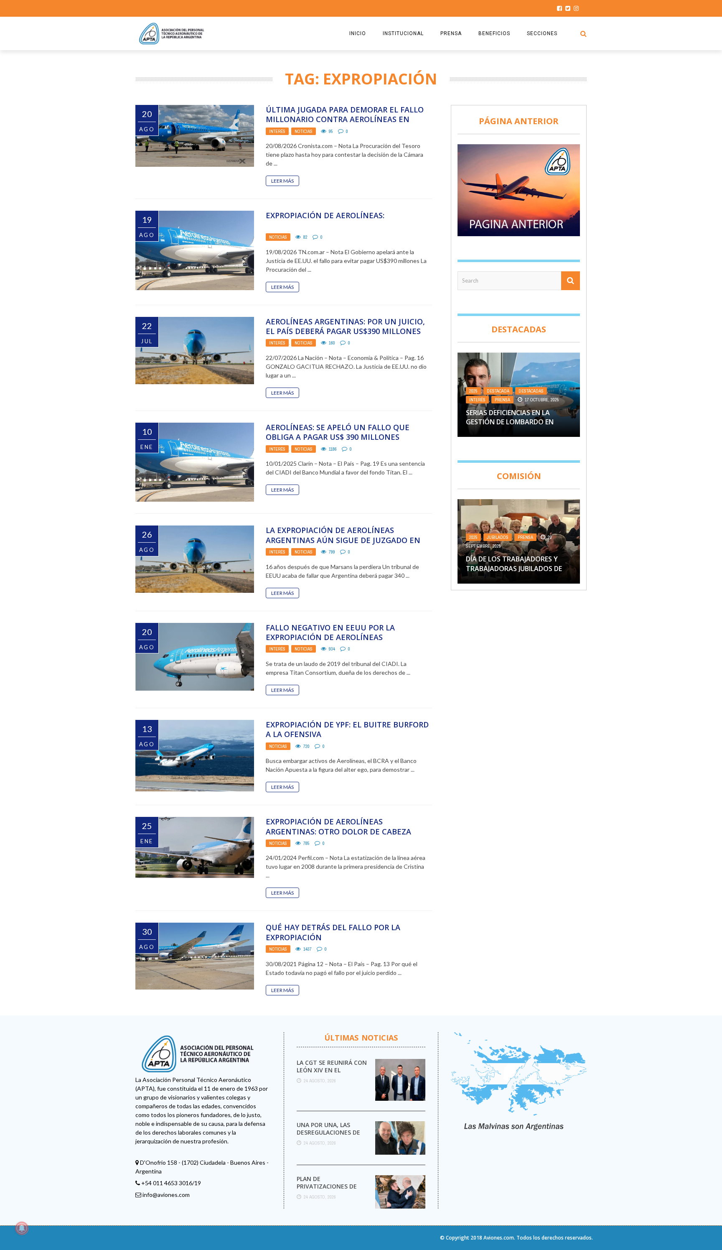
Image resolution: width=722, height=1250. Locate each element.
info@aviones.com (166, 1194)
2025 (473, 391)
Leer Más (282, 181)
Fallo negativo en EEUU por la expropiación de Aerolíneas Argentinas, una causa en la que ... (339, 637)
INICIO (357, 33)
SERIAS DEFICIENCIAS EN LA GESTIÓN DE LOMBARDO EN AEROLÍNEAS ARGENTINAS (510, 422)
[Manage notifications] (21, 1228)
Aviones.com (498, 1237)
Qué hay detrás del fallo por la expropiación (333, 932)
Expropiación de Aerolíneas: (325, 215)
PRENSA (451, 33)
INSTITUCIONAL (403, 33)
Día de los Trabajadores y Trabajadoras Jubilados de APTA (514, 568)
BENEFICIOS (494, 33)
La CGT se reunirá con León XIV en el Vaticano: (332, 1070)
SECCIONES (542, 33)
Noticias (304, 131)
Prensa (502, 400)
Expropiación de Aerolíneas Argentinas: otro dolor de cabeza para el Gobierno (338, 831)
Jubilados (497, 537)
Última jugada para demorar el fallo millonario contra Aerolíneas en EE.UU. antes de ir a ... (345, 119)
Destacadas (531, 391)
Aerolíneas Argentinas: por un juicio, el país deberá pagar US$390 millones (345, 326)
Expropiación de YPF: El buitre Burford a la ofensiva (347, 729)
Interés (277, 131)
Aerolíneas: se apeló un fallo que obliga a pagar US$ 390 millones (337, 432)
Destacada (498, 391)
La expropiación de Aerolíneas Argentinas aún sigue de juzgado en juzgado (343, 540)
